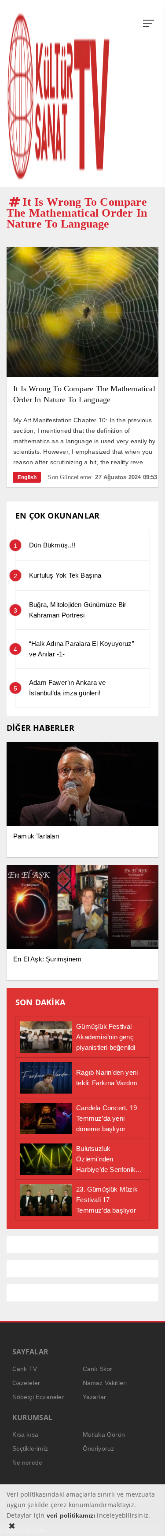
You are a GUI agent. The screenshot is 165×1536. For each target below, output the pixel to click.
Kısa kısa (25, 1434)
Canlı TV (24, 1368)
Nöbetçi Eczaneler (38, 1396)
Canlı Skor (98, 1368)
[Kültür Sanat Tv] (59, 95)
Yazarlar (94, 1396)
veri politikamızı (71, 1515)
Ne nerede (27, 1462)
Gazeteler (26, 1382)
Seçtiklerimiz (30, 1448)
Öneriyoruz (98, 1448)
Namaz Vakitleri (105, 1382)
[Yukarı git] (147, 1518)
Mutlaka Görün (104, 1434)
